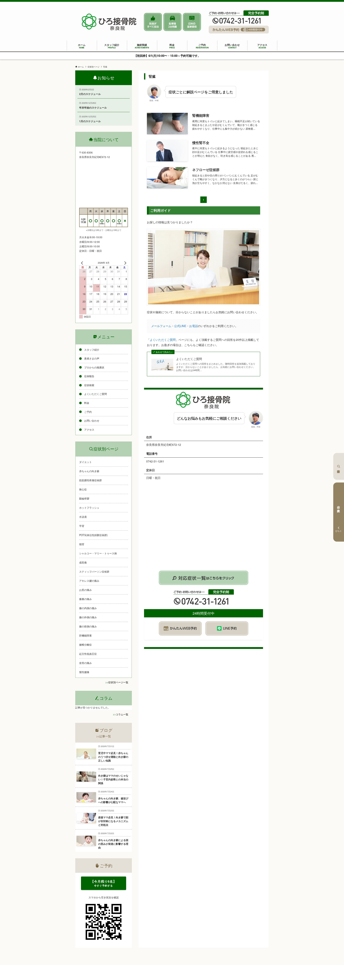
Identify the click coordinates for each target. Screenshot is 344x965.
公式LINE (180, 326)
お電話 (193, 326)
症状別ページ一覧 (118, 682)
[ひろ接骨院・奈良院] (109, 22)
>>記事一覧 (103, 736)
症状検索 (338, 466)
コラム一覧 (122, 714)
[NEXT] (124, 263)
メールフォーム (161, 326)
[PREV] (82, 263)
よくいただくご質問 (163, 340)
